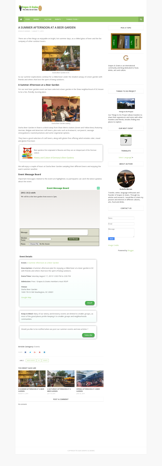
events (45, 360)
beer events (31, 360)
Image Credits (113, 245)
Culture (47, 19)
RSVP (89, 303)
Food (27, 19)
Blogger (131, 250)
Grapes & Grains (88, 451)
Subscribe (88, 335)
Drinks (36, 19)
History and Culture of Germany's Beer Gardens (54, 158)
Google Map (26, 297)
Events (58, 19)
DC (39, 360)
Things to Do (71, 19)
